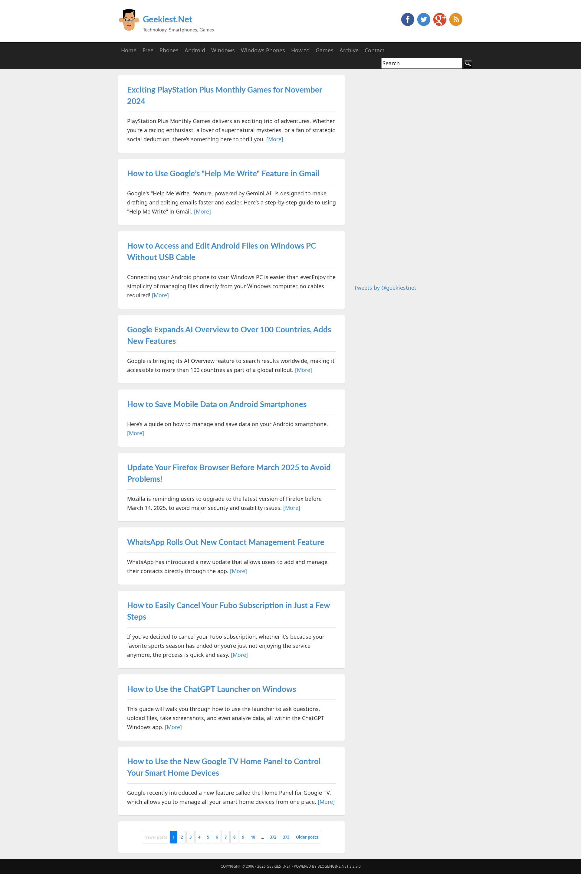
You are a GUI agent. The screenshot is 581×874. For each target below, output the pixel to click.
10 (253, 837)
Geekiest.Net (167, 19)
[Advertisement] (399, 165)
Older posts (307, 837)
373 (286, 837)
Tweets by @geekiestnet (385, 287)
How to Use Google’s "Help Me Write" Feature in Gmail (223, 174)
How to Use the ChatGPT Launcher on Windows (211, 689)
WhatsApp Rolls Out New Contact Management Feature (225, 542)
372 (273, 837)
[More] (274, 139)
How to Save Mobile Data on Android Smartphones (217, 405)
